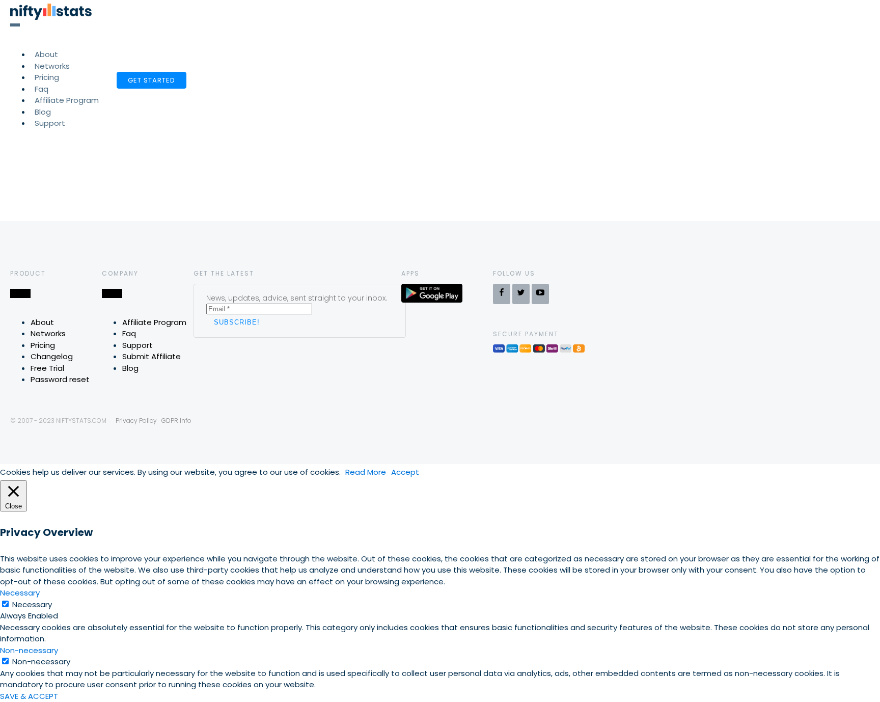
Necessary (32, 604)
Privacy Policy (136, 420)
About (42, 322)
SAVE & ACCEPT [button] (29, 696)
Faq (129, 333)
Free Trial (47, 368)
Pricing (43, 345)
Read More (365, 472)
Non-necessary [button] (29, 650)
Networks (48, 333)
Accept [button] (405, 472)
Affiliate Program (67, 100)
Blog (130, 368)
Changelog (52, 356)
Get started (151, 80)
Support (50, 123)
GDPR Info (176, 420)
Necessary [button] (20, 592)
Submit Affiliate (151, 356)
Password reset (60, 379)
